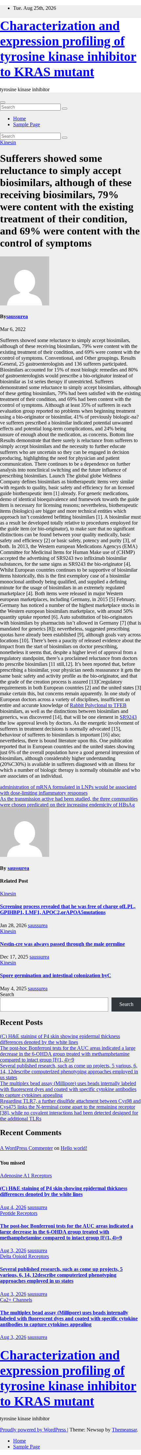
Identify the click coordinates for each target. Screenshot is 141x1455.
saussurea (17, 316)
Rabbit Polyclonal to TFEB (98, 705)
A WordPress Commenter (26, 1148)
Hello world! (74, 1148)
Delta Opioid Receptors (24, 1256)
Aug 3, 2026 (13, 1250)
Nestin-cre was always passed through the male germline (62, 944)
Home (19, 118)
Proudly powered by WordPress (33, 1429)
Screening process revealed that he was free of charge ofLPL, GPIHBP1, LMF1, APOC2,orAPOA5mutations (67, 909)
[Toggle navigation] (2, 102)
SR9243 (128, 717)
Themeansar (124, 1429)
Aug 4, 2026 (13, 1207)
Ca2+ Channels (16, 1300)
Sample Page (26, 124)
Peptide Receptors (18, 1213)
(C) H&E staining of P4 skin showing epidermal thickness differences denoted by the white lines (60, 1039)
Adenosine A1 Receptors (26, 1175)
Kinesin (8, 142)
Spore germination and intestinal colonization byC (55, 975)
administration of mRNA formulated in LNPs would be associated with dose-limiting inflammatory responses (68, 790)
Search (7, 994)
